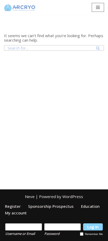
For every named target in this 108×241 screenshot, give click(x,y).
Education (90, 206)
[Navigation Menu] (98, 7)
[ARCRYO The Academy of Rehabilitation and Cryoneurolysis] (19, 7)
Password (52, 233)
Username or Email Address (20, 233)
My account (16, 212)
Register (13, 206)
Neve (30, 196)
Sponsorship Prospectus (51, 206)
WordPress (72, 196)
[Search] (98, 48)
